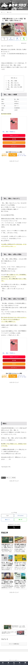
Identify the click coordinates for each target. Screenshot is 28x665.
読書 (14, 477)
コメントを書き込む (14, 643)
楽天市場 (14, 139)
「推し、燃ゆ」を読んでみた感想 (14, 87)
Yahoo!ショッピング (14, 135)
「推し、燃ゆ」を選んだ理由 (13, 85)
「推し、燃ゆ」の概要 (12, 80)
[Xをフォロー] (14, 527)
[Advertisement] (14, 176)
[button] (25, 365)
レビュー (9, 477)
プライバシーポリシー (14, 660)
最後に (8, 89)
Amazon (14, 142)
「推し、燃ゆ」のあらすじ (13, 82)
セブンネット (14, 146)
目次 (12, 77)
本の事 (4, 477)
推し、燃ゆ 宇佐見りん (9, 131)
